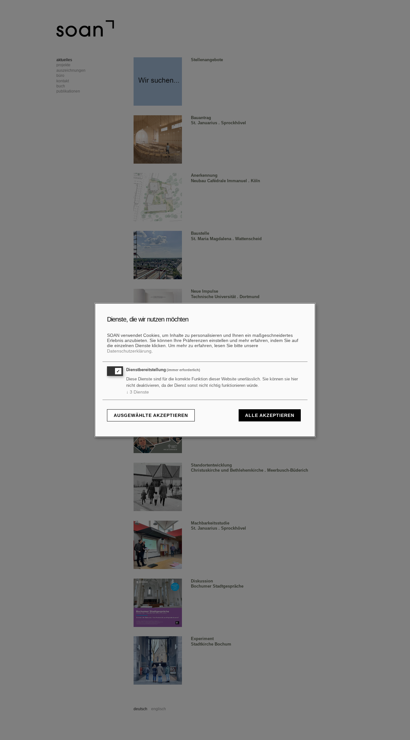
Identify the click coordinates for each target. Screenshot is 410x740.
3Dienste (137, 391)
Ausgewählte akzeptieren (151, 415)
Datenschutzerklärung (129, 351)
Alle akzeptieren (269, 415)
